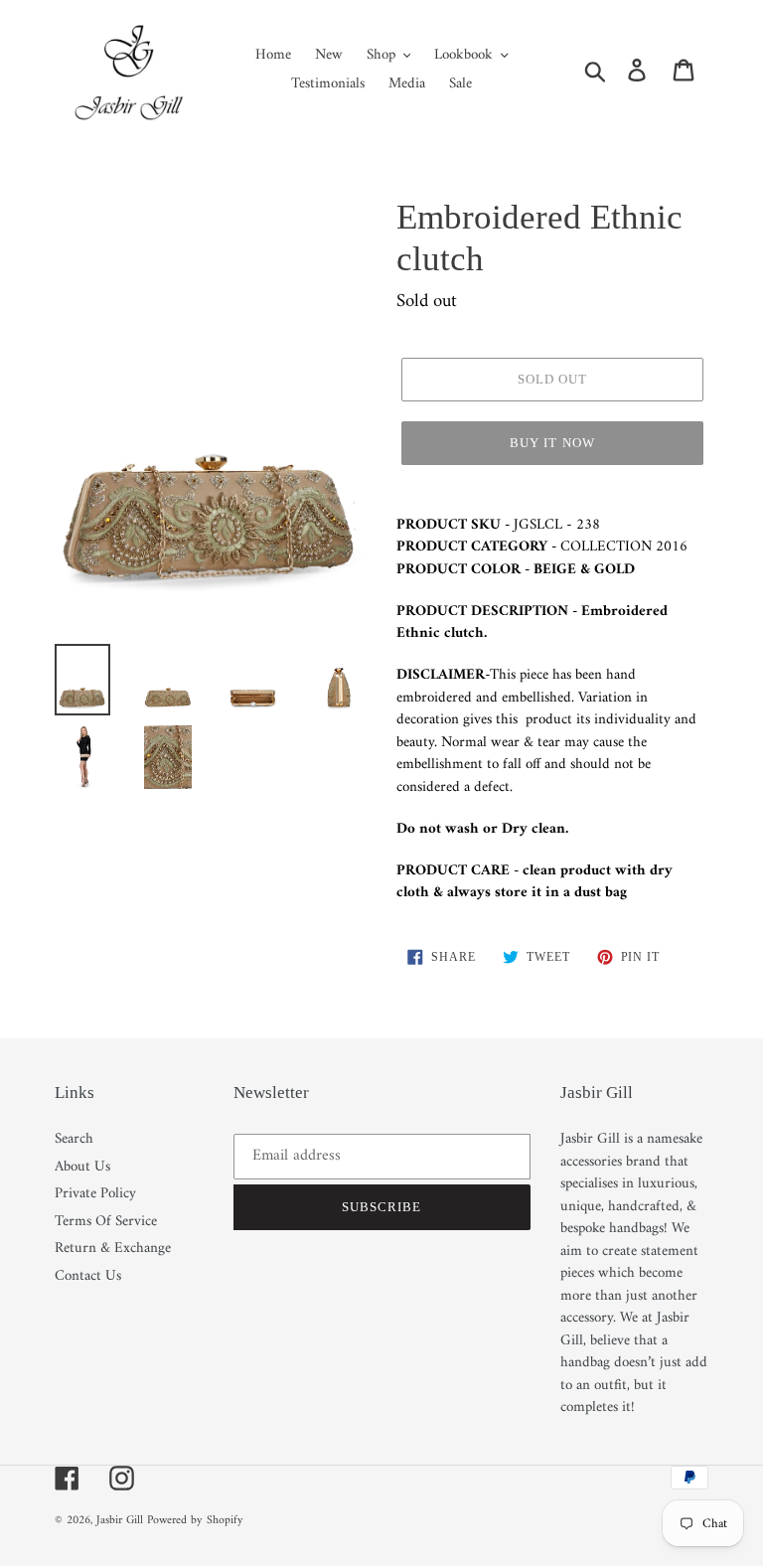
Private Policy (95, 1193)
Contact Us (88, 1276)
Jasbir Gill (119, 1520)
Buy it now (552, 442)
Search (74, 1139)
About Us (82, 1167)
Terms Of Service (106, 1221)
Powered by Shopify (195, 1520)
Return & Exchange (113, 1248)
